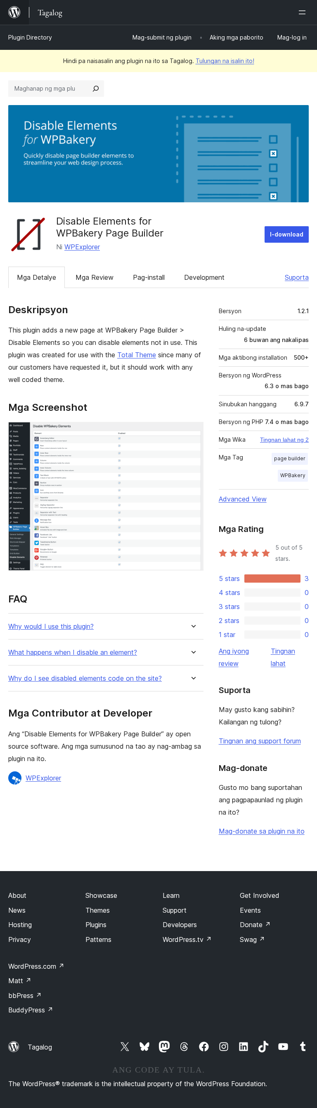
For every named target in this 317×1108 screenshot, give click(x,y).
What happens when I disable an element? (72, 652)
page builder (289, 458)
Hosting (20, 925)
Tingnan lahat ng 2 (284, 439)
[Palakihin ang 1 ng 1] (192, 433)
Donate (255, 925)
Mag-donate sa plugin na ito (262, 831)
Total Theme (136, 355)
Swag (252, 939)
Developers (180, 925)
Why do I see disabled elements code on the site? (85, 678)
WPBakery (292, 475)
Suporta (297, 277)
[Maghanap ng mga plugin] (96, 88)
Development (204, 277)
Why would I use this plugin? (51, 626)
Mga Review (95, 277)
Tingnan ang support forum (260, 741)
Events (250, 910)
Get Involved (259, 895)
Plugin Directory (30, 37)
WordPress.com (36, 966)
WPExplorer (82, 247)
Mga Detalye (36, 277)
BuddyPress (30, 1010)
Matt (19, 981)
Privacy (19, 939)
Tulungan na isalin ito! (225, 60)
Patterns (98, 939)
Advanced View (243, 499)
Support (175, 910)
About (17, 895)
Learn (171, 895)
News (17, 910)
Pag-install (149, 277)
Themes (97, 910)
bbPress (25, 995)
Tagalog (40, 1047)
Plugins (95, 925)
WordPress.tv (187, 939)
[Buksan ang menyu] (304, 12)
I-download (286, 234)
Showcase (101, 895)
